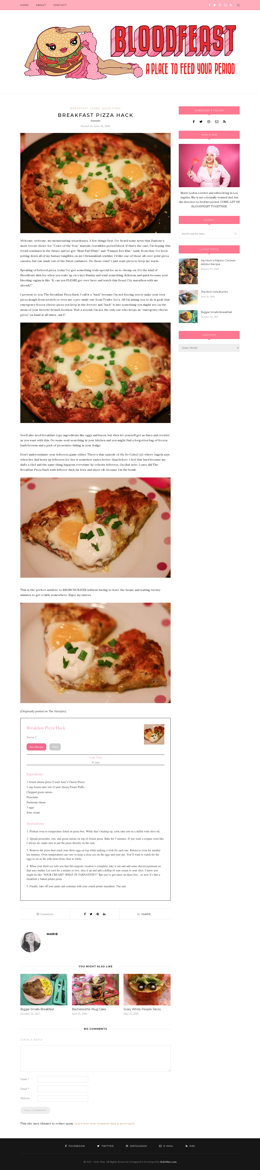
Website (25, 1098)
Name (24, 1079)
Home (24, 5)
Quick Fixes (111, 108)
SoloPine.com (168, 1161)
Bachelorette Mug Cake (89, 1009)
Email (24, 1089)
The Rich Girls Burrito (214, 291)
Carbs (95, 108)
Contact (60, 5)
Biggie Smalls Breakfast (37, 1009)
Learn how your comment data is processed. (104, 1123)
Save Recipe (36, 747)
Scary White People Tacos (142, 1009)
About (41, 5)
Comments (45, 914)
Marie (146, 914)
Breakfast (79, 108)
